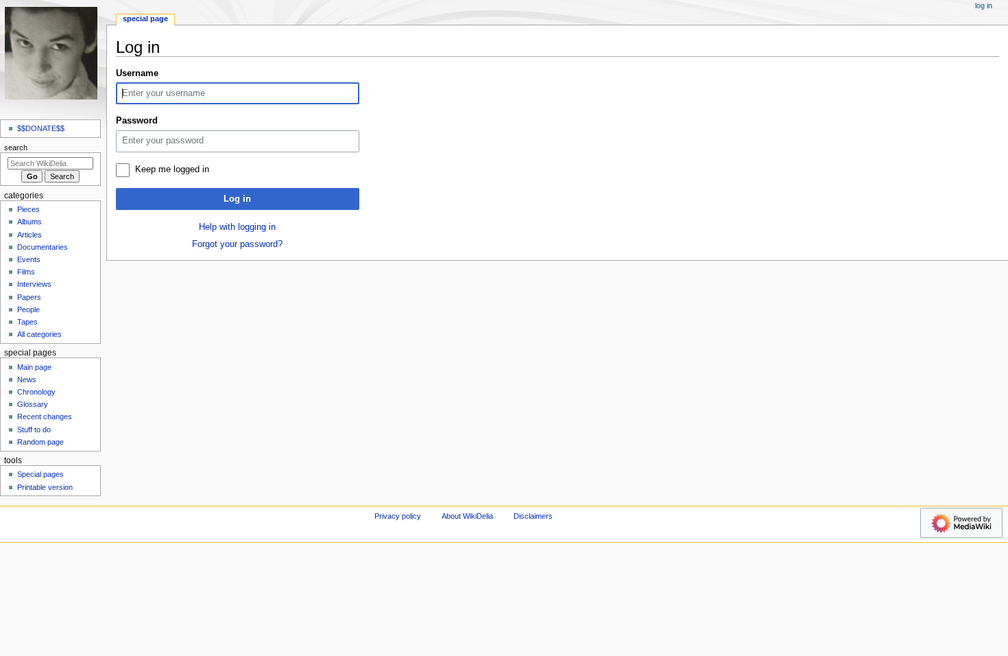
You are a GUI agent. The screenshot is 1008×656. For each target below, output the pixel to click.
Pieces (28, 209)
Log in (237, 199)
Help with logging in (237, 227)
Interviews (34, 284)
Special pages (40, 474)
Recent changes (44, 416)
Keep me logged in (172, 169)
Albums (29, 222)
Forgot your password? (237, 244)
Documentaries (42, 247)
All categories (39, 334)
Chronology (36, 392)
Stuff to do (34, 429)
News (26, 379)
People (28, 309)
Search (15, 147)
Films (26, 272)
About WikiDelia (467, 516)
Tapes (27, 322)
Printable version (45, 487)
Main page (34, 367)
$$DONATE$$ (40, 128)
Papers (29, 297)
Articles (29, 235)
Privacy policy (397, 516)
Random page (40, 442)
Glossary (32, 404)
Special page (145, 18)
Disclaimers (533, 516)
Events (28, 259)
